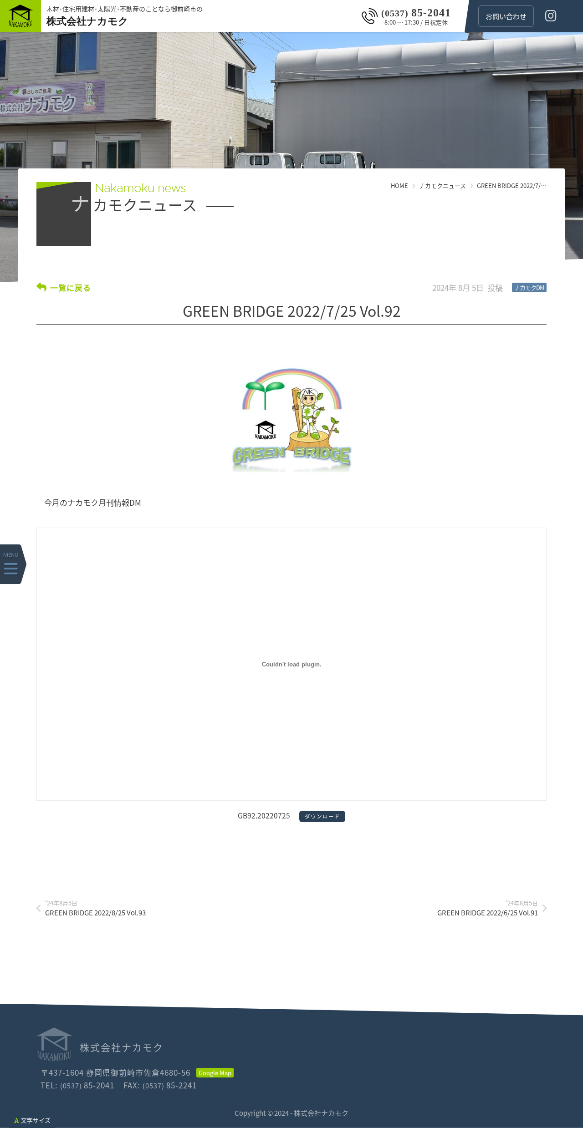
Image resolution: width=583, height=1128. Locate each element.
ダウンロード (322, 816)
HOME (399, 185)
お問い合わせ (506, 16)
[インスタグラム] (551, 16)
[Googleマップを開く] (215, 1072)
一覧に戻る (70, 287)
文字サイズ (36, 1120)
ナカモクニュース (442, 185)
